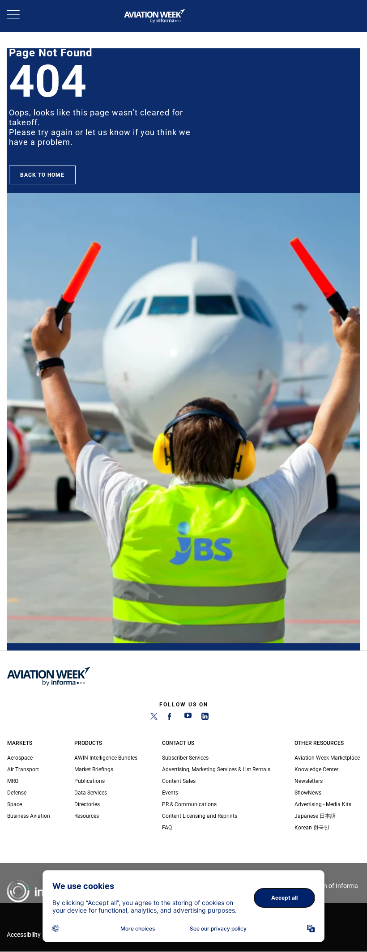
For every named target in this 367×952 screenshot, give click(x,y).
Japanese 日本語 (315, 816)
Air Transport (23, 769)
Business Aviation (28, 816)
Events (170, 793)
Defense (16, 793)
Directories (87, 804)
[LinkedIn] (205, 718)
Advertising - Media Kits (322, 804)
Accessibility (24, 935)
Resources (86, 816)
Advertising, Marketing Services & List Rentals (216, 769)
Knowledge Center (316, 769)
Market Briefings (93, 769)
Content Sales (179, 781)
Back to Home (42, 175)
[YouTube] (188, 718)
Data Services (90, 793)
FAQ (167, 827)
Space (14, 804)
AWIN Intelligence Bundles (105, 758)
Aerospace (20, 758)
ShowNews (307, 793)
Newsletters (308, 781)
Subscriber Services (185, 758)
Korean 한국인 (311, 827)
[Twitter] (154, 718)
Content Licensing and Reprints (199, 816)
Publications (89, 781)
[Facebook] (171, 718)
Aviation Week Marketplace (327, 758)
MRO (12, 781)
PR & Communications (189, 804)
